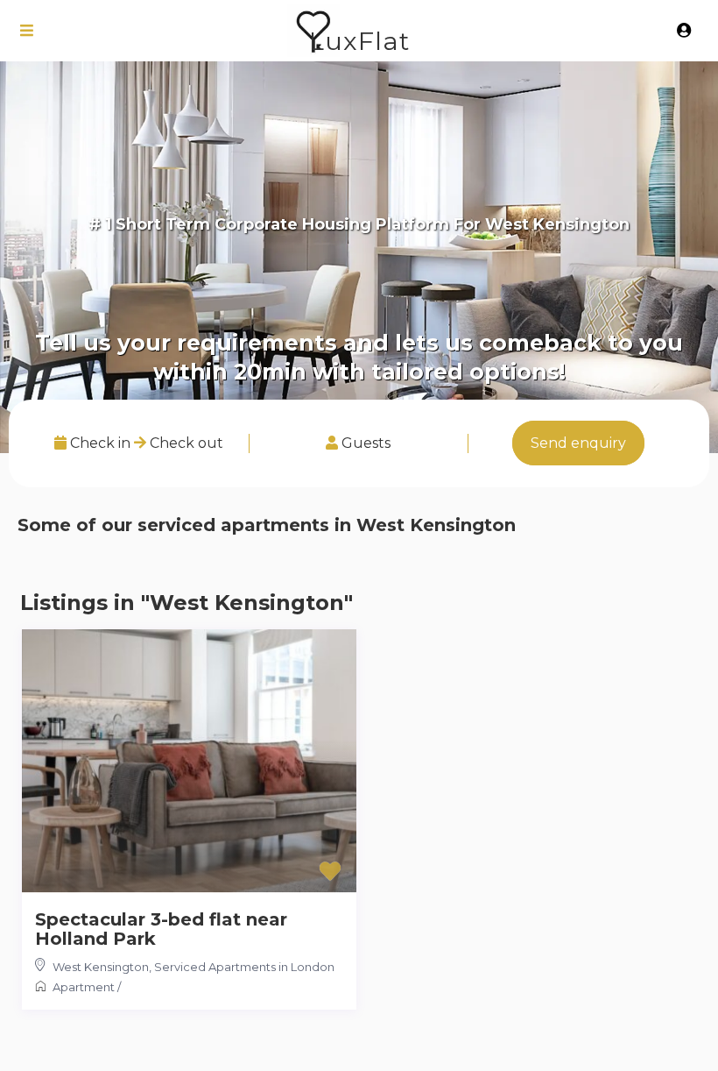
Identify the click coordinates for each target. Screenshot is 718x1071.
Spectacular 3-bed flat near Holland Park (161, 929)
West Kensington (101, 967)
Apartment (84, 987)
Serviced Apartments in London (244, 967)
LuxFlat (359, 40)
